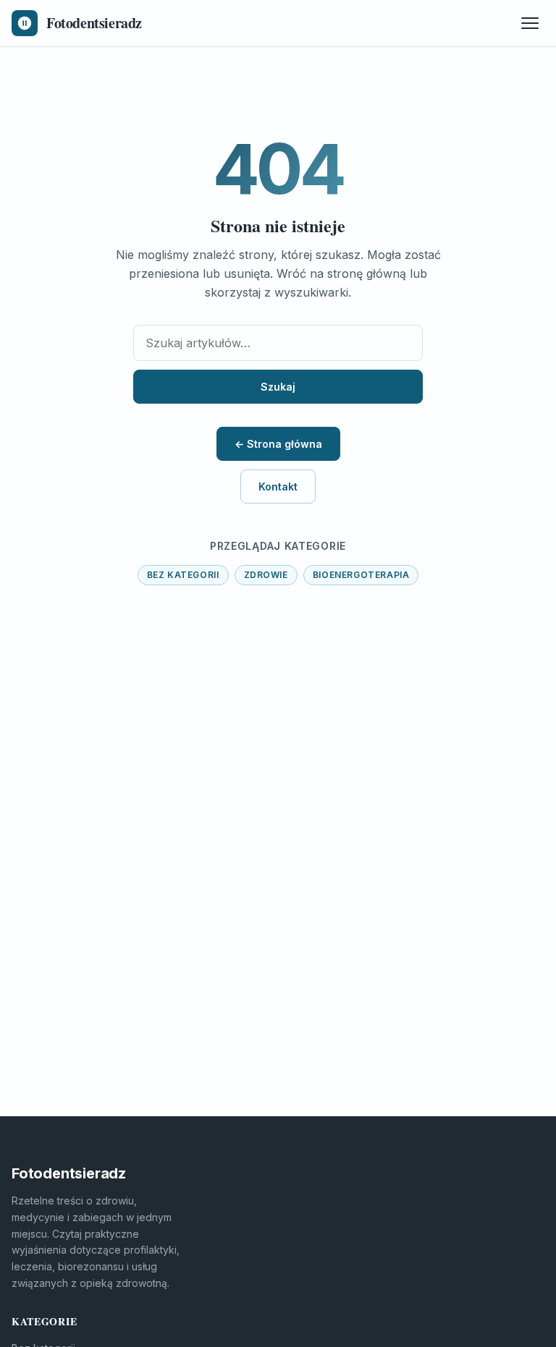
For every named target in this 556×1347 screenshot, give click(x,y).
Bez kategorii (183, 574)
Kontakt (278, 486)
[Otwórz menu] (529, 23)
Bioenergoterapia (361, 574)
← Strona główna (278, 444)
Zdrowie (266, 574)
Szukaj (278, 387)
